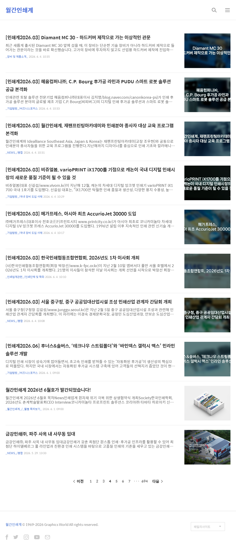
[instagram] (26, 538)
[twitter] (15, 538)
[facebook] (7, 538)
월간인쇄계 (19, 10)
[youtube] (37, 538)
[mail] (47, 538)
